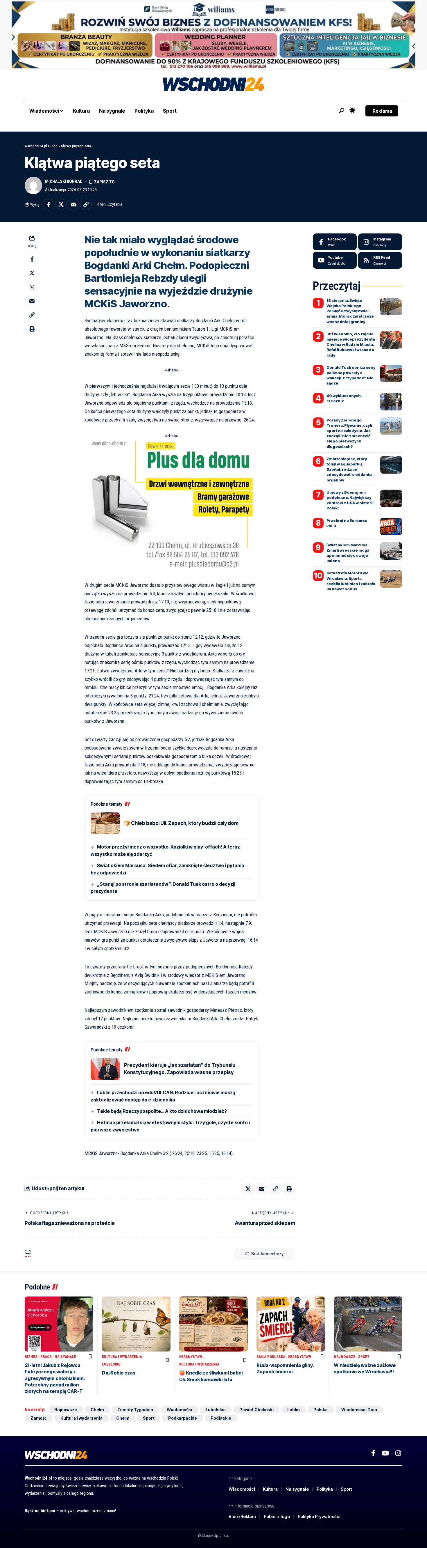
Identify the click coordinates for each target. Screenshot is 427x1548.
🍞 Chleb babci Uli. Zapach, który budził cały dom (181, 823)
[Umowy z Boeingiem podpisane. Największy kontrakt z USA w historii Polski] (391, 498)
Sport (363, 1356)
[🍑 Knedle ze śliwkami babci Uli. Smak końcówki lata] (213, 1324)
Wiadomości (179, 1409)
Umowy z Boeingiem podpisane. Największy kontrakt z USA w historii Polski (350, 500)
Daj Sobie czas (118, 1373)
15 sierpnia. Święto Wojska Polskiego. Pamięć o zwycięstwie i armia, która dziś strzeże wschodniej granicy (350, 311)
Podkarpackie (182, 1418)
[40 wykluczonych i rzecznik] (391, 401)
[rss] (380, 260)
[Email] (73, 204)
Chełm (97, 1409)
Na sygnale (65, 1356)
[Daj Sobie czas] (136, 1324)
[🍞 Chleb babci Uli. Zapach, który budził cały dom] (105, 823)
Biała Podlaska (270, 1356)
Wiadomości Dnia (359, 1409)
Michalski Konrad (63, 181)
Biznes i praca (38, 1356)
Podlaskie (221, 1418)
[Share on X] (61, 204)
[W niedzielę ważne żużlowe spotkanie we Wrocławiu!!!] (368, 1324)
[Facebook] (335, 241)
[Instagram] (380, 241)
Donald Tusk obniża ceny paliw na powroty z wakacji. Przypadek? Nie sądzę (350, 375)
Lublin (293, 1409)
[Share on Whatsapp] (32, 287)
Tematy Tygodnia (135, 1409)
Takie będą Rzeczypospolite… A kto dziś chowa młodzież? (162, 1111)
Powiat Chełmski (256, 1409)
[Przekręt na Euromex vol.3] (391, 526)
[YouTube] (385, 1453)
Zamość (39, 1418)
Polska (320, 1409)
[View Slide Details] (213, 34)
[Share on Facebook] (48, 204)
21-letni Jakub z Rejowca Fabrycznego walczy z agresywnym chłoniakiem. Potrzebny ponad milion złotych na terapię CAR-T (55, 1378)
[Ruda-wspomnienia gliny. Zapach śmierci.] (290, 1324)
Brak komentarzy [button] (267, 1253)
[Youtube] (335, 260)
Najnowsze (344, 1356)
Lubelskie (111, 1364)
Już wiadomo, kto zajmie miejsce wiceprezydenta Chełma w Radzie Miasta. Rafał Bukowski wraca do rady (350, 344)
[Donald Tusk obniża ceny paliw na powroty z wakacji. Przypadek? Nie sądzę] (391, 373)
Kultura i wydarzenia (122, 1356)
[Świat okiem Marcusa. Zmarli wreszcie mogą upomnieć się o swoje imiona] (391, 551)
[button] (341, 110)
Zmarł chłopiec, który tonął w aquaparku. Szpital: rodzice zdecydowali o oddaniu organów (349, 469)
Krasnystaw (190, 1356)
